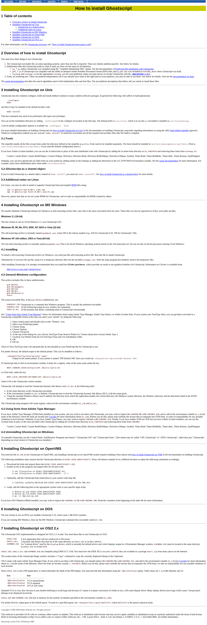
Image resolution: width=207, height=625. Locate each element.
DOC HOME (8, 1)
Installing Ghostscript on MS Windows (29, 32)
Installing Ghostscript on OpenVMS (28, 34)
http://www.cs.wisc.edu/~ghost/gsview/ (24, 269)
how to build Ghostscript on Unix (68, 130)
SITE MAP (22, 1)
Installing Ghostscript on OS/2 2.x (27, 40)
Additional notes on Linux (29, 29)
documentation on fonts (183, 76)
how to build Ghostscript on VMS (147, 454)
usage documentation (14, 81)
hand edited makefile (179, 130)
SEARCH (64, 1)
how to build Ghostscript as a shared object (119, 174)
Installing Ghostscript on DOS (25, 37)
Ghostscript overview (37, 44)
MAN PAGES (36, 1)
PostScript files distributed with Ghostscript (134, 69)
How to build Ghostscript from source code (71, 44)
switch (140, 74)
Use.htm (52, 416)
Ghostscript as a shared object (31, 27)
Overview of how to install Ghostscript (29, 22)
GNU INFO (51, 1)
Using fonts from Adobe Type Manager (23, 314)
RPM (74, 185)
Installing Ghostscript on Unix (25, 24)
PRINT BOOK (79, 1)
